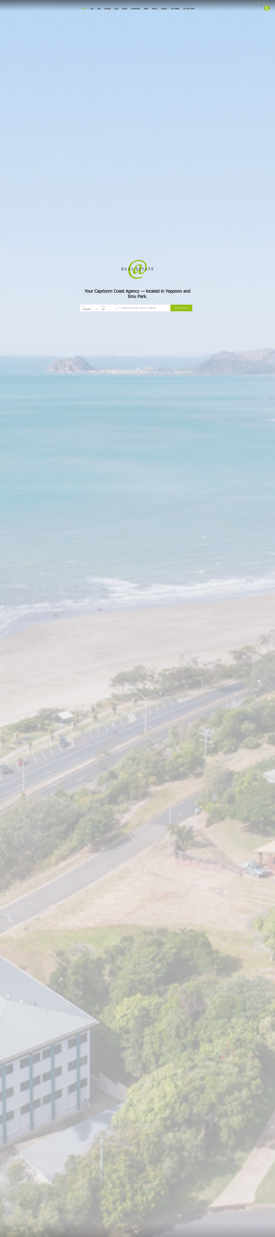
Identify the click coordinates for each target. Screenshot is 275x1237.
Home (84, 8)
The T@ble (175, 8)
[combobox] (89, 309)
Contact (164, 8)
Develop (107, 8)
